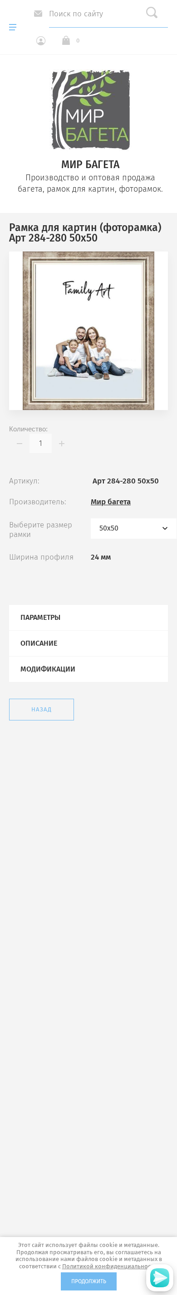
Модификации (47, 669)
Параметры (40, 617)
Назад (41, 709)
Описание (38, 643)
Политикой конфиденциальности (109, 1266)
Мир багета (111, 502)
